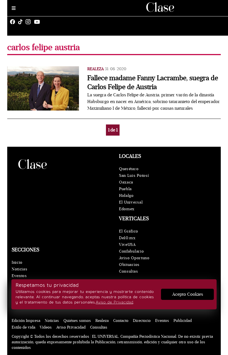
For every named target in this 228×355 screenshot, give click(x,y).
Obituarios (129, 264)
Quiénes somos (77, 320)
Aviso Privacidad (71, 327)
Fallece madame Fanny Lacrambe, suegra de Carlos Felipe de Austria (152, 82)
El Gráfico (128, 231)
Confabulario (131, 251)
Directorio (142, 320)
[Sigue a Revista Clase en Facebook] (14, 21)
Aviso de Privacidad (114, 302)
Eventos (19, 275)
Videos (46, 327)
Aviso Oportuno (134, 258)
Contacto (120, 320)
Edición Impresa (26, 320)
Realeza (95, 69)
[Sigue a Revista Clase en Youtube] (38, 21)
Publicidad (183, 320)
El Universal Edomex (131, 205)
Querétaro (128, 169)
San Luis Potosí (134, 175)
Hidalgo (126, 195)
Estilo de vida (23, 327)
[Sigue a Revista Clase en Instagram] (29, 21)
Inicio (17, 262)
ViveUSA (127, 244)
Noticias (20, 269)
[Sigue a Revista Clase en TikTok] (22, 21)
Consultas (128, 271)
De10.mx (127, 238)
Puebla (125, 189)
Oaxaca (126, 182)
